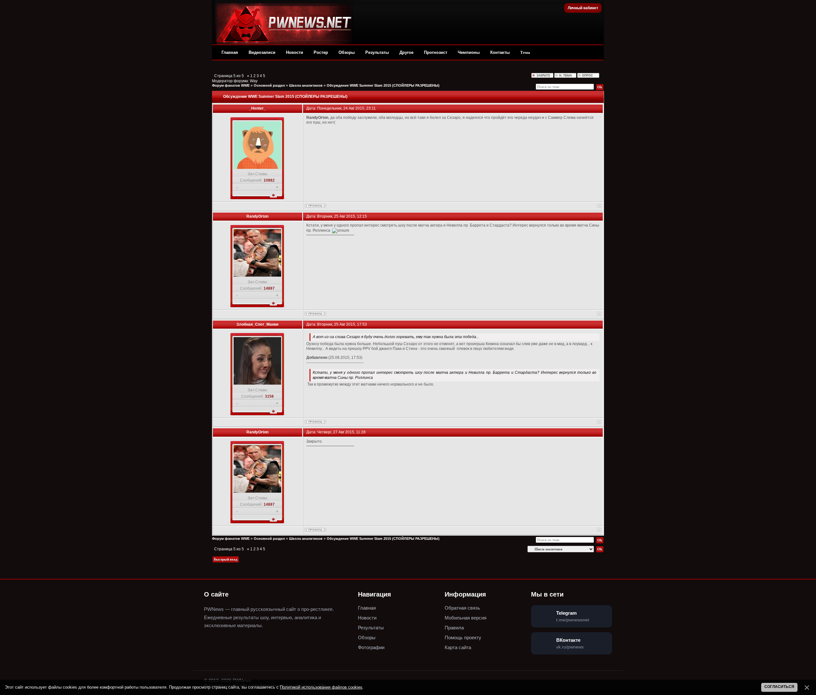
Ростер (321, 52)
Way (254, 81)
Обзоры (347, 52)
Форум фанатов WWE (231, 85)
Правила (454, 627)
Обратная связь (462, 608)
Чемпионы (469, 52)
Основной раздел (269, 85)
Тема (525, 52)
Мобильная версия (465, 617)
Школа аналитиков (306, 85)
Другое (406, 52)
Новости (294, 52)
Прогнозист (435, 52)
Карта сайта (458, 647)
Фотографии (371, 647)
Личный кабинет (583, 8)
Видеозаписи (262, 52)
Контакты (500, 52)
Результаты (377, 52)
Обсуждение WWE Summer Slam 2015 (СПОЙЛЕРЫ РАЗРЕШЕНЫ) (383, 85)
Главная (230, 52)
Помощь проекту (463, 637)
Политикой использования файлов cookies (321, 687)
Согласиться (779, 686)
